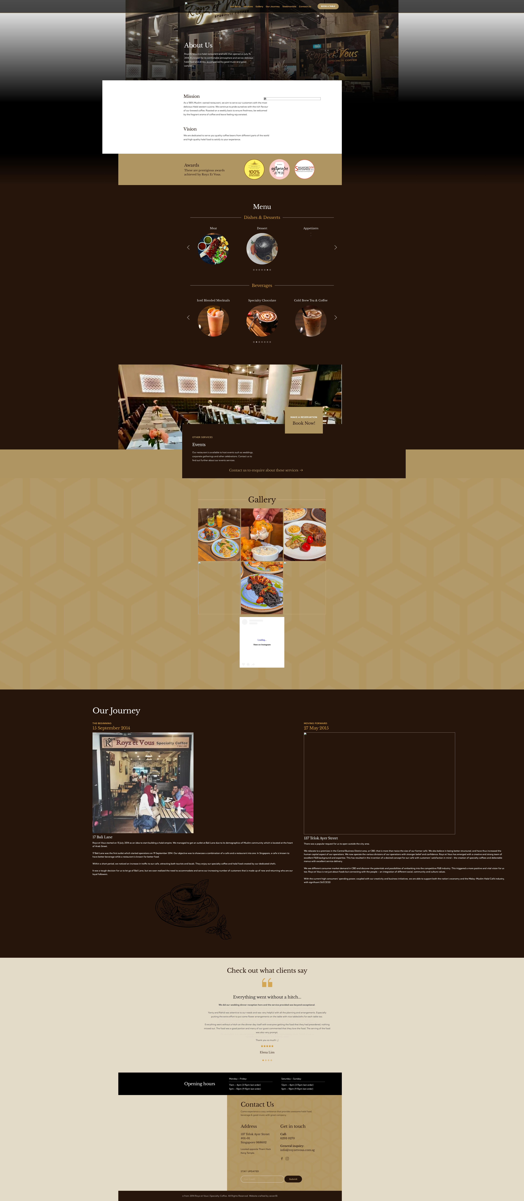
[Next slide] (335, 247)
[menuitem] (235, 6)
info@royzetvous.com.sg (297, 1150)
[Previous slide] (188, 247)
